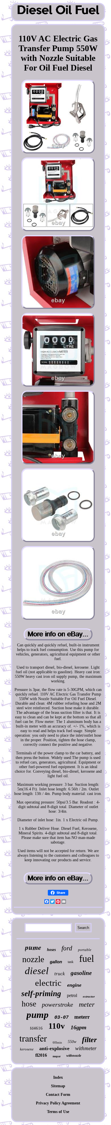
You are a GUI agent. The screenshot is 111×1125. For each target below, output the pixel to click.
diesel (37, 970)
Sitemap (58, 1086)
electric (48, 983)
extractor (89, 996)
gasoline (81, 973)
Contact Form (58, 1094)
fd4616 (36, 1028)
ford (66, 948)
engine (74, 985)
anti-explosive (54, 1048)
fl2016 (41, 1055)
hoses (51, 950)
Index (58, 1077)
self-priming (41, 993)
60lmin (57, 1042)
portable (84, 950)
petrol (72, 995)
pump (37, 1015)
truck (59, 973)
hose (29, 1003)
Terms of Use (58, 1112)
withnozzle (73, 1056)
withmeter (85, 1048)
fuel (86, 958)
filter (89, 1040)
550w (72, 1042)
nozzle (33, 959)
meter (86, 1004)
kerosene (27, 1049)
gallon (56, 961)
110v (56, 1025)
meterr (82, 1017)
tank (70, 962)
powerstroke (57, 1004)
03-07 (61, 1017)
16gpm (79, 1027)
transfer (33, 1038)
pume (33, 947)
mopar (57, 1056)
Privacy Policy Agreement (58, 1103)
